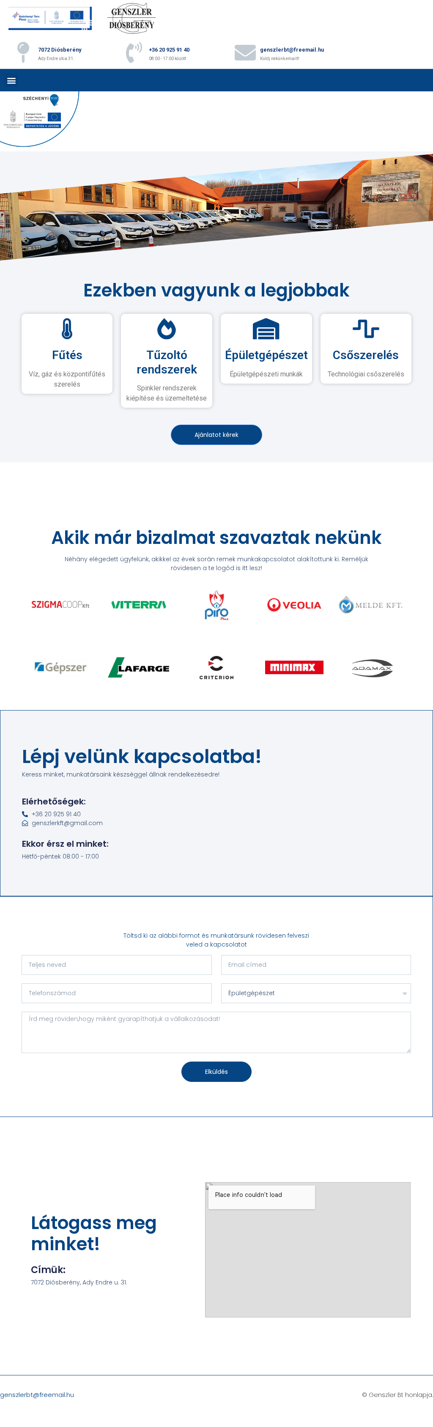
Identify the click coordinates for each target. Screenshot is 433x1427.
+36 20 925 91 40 (169, 50)
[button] (11, 80)
